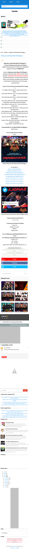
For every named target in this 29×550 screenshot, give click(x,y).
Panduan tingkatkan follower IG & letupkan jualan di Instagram (15, 31)
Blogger (17, 547)
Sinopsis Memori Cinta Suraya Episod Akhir (12, 322)
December (7, 478)
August (6, 484)
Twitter (14, 266)
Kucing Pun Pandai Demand (11, 428)
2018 (5, 473)
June (6, 487)
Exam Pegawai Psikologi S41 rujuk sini (14, 412)
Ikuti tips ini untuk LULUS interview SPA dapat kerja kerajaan (15, 30)
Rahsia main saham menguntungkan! (15, 252)
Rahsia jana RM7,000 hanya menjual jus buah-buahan (15, 403)
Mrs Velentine (7, 347)
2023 (5, 471)
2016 (5, 476)
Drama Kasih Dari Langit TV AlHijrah (18, 325)
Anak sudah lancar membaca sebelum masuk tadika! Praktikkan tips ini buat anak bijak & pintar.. (15, 35)
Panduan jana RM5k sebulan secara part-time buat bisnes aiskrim (15, 402)
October (6, 481)
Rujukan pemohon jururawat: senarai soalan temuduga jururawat (14, 413)
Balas (2, 350)
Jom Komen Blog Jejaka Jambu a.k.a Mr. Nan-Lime (16, 447)
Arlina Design (12, 547)
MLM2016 (6, 52)
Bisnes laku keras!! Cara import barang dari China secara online (15, 32)
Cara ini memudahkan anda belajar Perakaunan (15, 251)
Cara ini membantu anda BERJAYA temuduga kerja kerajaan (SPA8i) (15, 410)
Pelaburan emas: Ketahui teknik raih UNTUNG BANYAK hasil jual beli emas (15, 254)
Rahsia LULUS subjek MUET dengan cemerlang (15, 34)
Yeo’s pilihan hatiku (10, 422)
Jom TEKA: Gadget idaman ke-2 (12, 441)
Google (14, 259)
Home (1, 52)
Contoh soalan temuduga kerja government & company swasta (15, 417)
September (7, 482)
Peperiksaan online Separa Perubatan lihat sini (15, 414)
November (7, 479)
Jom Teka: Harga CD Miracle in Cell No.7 (14, 435)
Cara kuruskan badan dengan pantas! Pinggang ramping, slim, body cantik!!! (15, 250)
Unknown (3, 316)
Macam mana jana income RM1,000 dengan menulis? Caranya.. (15, 255)
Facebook (14, 263)
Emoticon (4, 357)
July (6, 485)
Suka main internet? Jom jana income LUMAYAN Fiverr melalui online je (14, 33)
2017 (5, 474)
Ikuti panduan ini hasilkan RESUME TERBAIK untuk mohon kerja (15, 415)
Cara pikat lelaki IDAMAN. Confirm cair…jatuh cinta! (15, 248)
